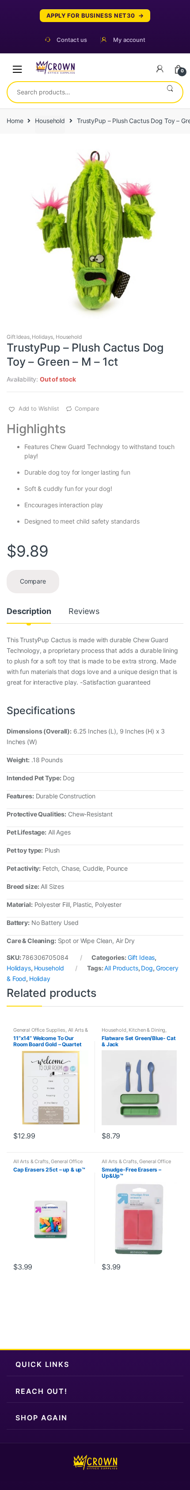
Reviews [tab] (83, 611)
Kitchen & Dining (147, 1030)
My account (129, 40)
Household (50, 120)
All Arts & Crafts (31, 1161)
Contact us (72, 40)
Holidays (42, 336)
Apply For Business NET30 (90, 15)
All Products (121, 968)
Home (15, 120)
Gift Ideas (18, 336)
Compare (87, 408)
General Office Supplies (39, 1030)
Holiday (39, 978)
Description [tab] (29, 611)
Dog (147, 968)
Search (169, 92)
